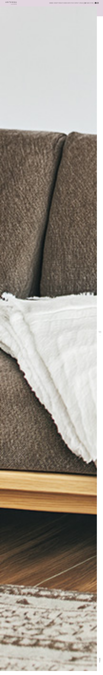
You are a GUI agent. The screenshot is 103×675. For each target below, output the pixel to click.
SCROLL (99, 660)
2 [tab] (100, 335)
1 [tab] (100, 331)
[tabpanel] (48, 338)
